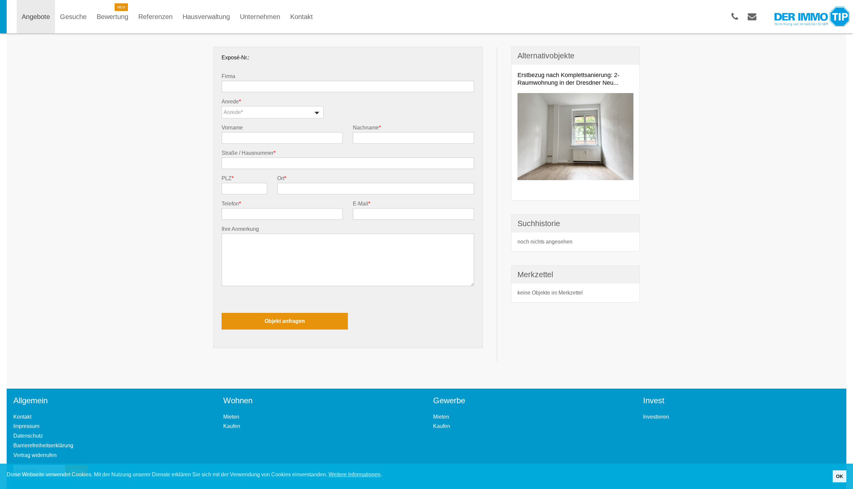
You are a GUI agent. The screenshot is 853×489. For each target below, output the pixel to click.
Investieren (656, 417)
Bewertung (112, 16)
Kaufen (231, 426)
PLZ (228, 178)
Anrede (231, 101)
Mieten (231, 417)
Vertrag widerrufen (35, 455)
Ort (281, 178)
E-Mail (361, 203)
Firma (228, 76)
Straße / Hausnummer (249, 153)
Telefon (231, 203)
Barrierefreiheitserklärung (43, 445)
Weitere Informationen (355, 474)
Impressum (26, 426)
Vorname (232, 127)
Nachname (367, 127)
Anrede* (233, 112)
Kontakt (22, 417)
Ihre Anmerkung (240, 229)
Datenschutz (28, 436)
